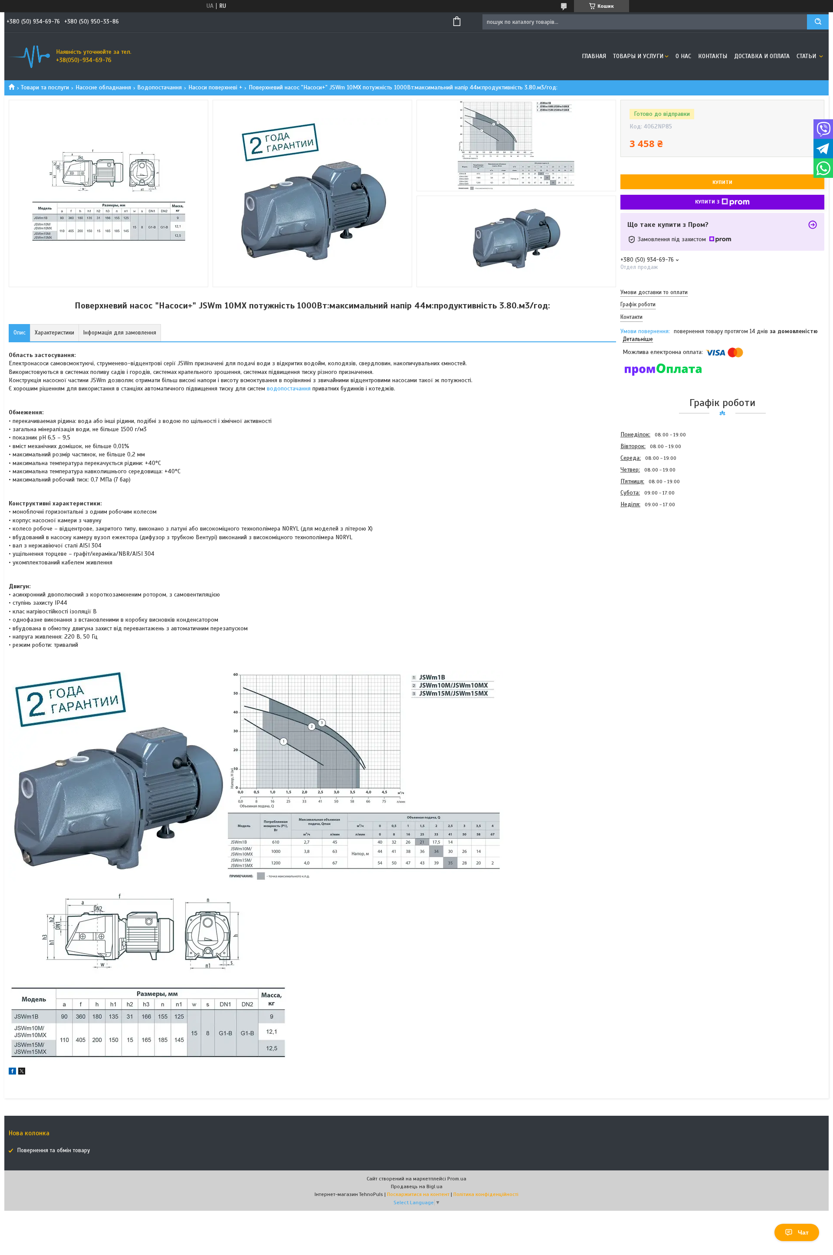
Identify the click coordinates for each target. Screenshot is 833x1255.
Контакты (712, 56)
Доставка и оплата (762, 56)
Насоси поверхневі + (215, 87)
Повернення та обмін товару (53, 1150)
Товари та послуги (45, 87)
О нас (683, 56)
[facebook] (12, 1072)
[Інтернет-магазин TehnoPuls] (28, 56)
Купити (722, 182)
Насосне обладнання (103, 87)
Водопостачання (159, 87)
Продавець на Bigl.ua (417, 1186)
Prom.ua (456, 1179)
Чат (803, 1232)
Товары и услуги (638, 56)
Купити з (707, 202)
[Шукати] (818, 21)
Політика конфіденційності (485, 1194)
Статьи (807, 56)
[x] (21, 1072)
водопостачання (289, 388)
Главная (594, 56)
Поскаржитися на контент (418, 1194)
